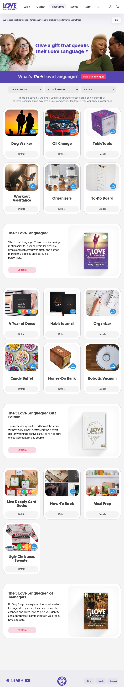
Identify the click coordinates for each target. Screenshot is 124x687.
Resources (58, 6)
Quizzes (41, 6)
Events (74, 6)
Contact (113, 681)
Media (101, 681)
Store (87, 6)
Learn (27, 6)
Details (21, 154)
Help (89, 681)
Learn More (76, 20)
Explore (22, 270)
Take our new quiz (93, 76)
